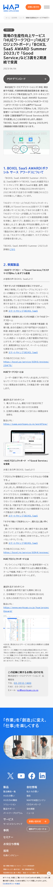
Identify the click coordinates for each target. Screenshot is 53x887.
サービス (8, 819)
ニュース (21, 17)
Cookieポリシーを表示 (11, 883)
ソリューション (9, 804)
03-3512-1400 (22, 683)
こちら (12, 249)
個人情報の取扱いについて (12, 865)
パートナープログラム (13, 813)
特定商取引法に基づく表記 (12, 872)
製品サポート (9, 809)
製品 (6, 787)
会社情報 (14, 17)
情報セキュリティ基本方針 (11, 869)
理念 (29, 796)
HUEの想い (9, 796)
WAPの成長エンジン (36, 800)
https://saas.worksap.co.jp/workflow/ (25, 424)
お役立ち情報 (11, 844)
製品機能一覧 (9, 792)
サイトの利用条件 (28, 865)
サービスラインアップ (12, 824)
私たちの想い (33, 792)
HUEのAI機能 (10, 800)
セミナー (8, 837)
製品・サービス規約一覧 (30, 872)
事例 (6, 830)
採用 (6, 850)
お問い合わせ (33, 7)
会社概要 (31, 809)
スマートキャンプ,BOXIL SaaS (23, 311)
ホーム (8, 17)
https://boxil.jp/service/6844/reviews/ (26, 552)
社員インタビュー (11, 855)
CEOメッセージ (34, 804)
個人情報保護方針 (28, 869)
